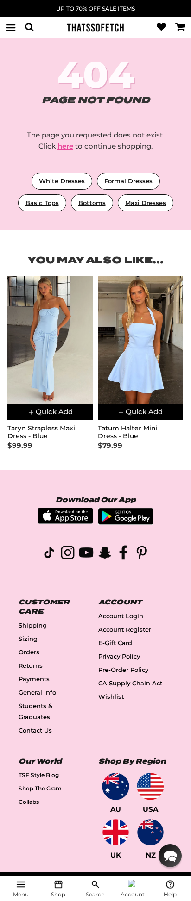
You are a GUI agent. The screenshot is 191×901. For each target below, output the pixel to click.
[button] (170, 855)
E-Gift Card (115, 643)
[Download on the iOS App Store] (65, 521)
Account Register (124, 629)
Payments (34, 679)
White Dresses (62, 181)
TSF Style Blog (39, 774)
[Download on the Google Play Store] (125, 522)
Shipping (33, 625)
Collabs (29, 801)
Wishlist (111, 696)
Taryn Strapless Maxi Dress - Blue (41, 432)
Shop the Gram (40, 788)
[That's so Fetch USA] (150, 786)
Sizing (28, 638)
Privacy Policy (119, 656)
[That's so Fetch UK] (115, 832)
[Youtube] (86, 554)
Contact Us (35, 730)
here (65, 146)
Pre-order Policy (123, 669)
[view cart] (180, 27)
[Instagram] (67, 554)
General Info (37, 692)
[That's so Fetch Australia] (115, 786)
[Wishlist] (161, 27)
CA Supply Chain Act (130, 683)
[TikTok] (49, 554)
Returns (31, 665)
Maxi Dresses (145, 202)
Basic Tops (42, 202)
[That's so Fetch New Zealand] (150, 832)
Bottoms (92, 202)
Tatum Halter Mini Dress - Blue (128, 432)
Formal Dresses (128, 181)
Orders (29, 652)
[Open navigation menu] (11, 27)
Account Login (120, 616)
